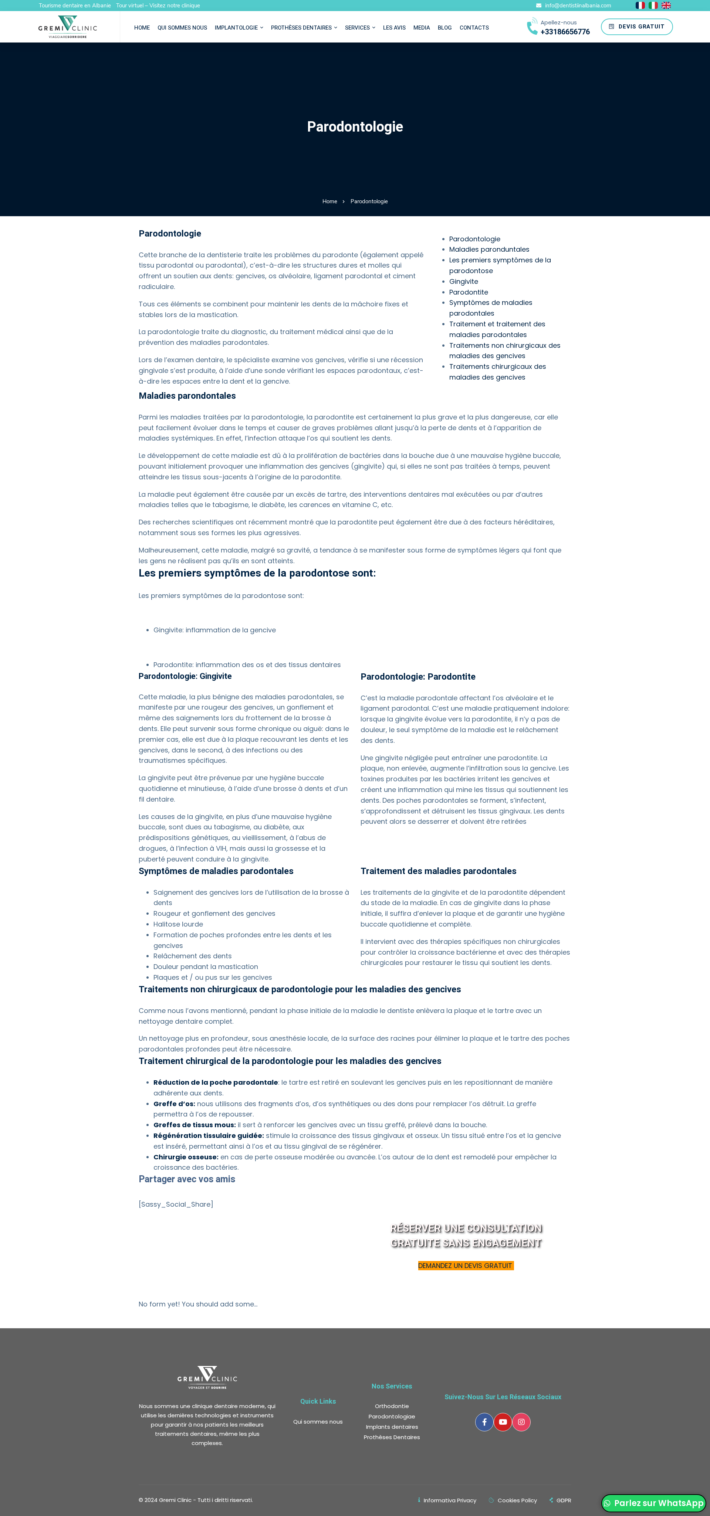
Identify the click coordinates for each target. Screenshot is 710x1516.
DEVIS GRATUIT (641, 27)
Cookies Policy (517, 1500)
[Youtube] (503, 1422)
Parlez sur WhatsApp (658, 1503)
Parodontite (468, 292)
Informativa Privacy (450, 1500)
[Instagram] (521, 1422)
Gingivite (463, 281)
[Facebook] (484, 1422)
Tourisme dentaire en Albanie (75, 5)
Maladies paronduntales (489, 249)
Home (329, 201)
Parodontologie (474, 239)
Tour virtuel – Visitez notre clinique (158, 5)
